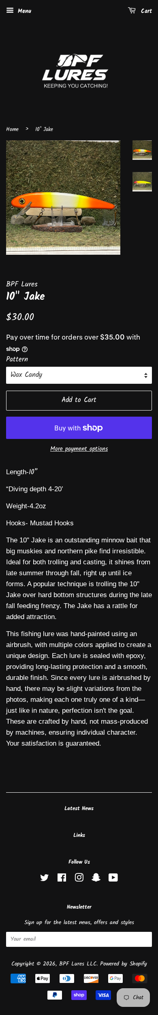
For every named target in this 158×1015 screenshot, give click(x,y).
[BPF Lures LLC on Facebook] (61, 879)
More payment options (79, 449)
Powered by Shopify (123, 964)
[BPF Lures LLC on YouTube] (113, 879)
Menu (23, 11)
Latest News (79, 808)
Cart (145, 11)
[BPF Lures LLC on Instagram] (79, 879)
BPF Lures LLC (77, 964)
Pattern (17, 359)
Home (12, 129)
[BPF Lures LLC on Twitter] (44, 879)
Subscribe (131, 939)
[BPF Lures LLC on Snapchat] (96, 879)
